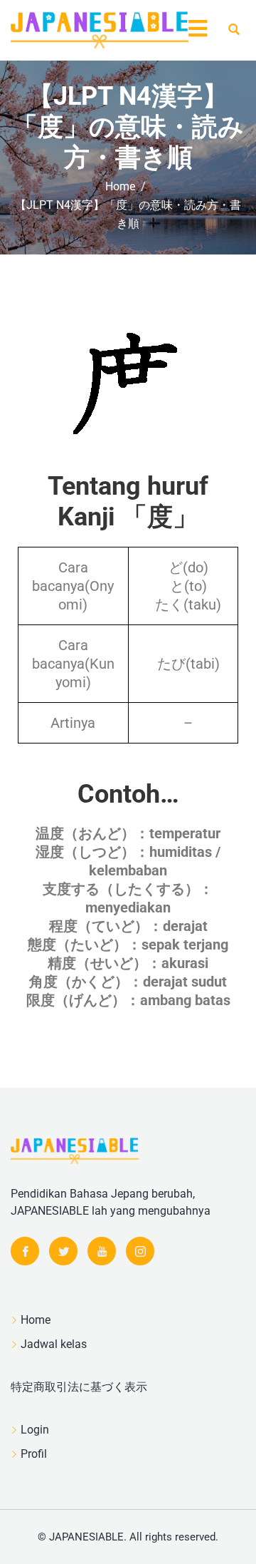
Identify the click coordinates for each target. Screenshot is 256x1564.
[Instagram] (140, 1251)
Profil (34, 1454)
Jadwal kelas (54, 1344)
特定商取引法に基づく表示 (79, 1387)
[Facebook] (25, 1251)
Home (35, 1320)
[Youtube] (101, 1251)
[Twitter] (63, 1251)
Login (35, 1429)
